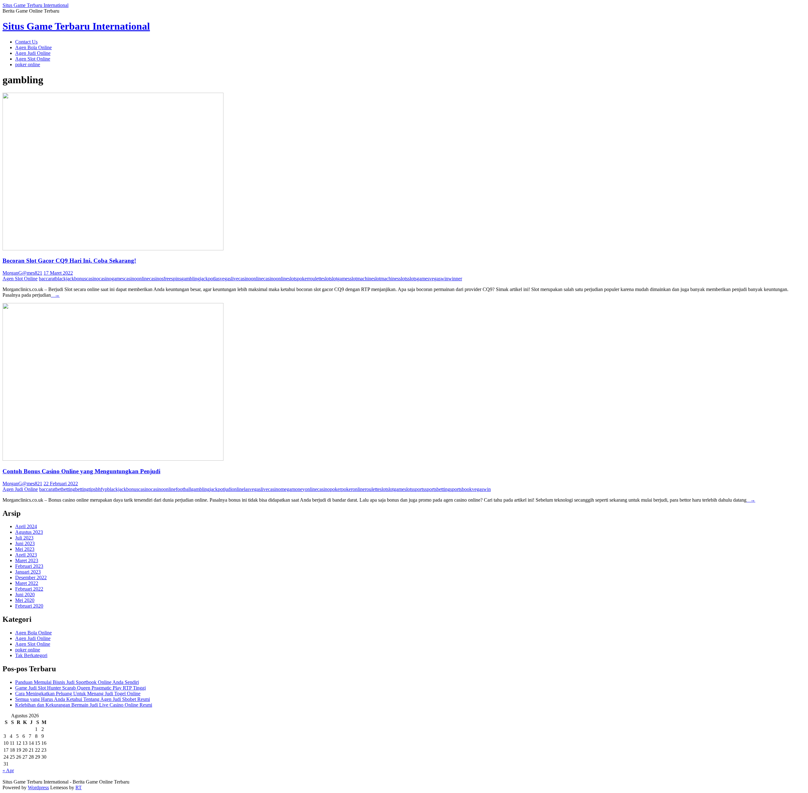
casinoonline (136, 278)
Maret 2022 (26, 583)
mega (286, 489)
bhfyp (101, 489)
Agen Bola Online (33, 47)
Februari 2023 (29, 566)
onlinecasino (263, 278)
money (298, 489)
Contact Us (26, 41)
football (183, 489)
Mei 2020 (24, 600)
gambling (190, 278)
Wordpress (38, 787)
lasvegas (222, 278)
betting (68, 489)
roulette (315, 278)
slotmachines (386, 278)
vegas (435, 278)
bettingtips (85, 489)
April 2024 (26, 526)
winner (455, 278)
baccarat (47, 278)
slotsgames (418, 278)
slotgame (395, 489)
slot (326, 278)
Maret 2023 (26, 560)
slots (403, 278)
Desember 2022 (31, 577)
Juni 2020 (25, 594)
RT (78, 787)
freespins (172, 278)
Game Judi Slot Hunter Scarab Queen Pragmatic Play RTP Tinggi (80, 688)
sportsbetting (437, 489)
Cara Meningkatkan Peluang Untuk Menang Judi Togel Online (77, 693)
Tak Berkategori (31, 655)
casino (92, 278)
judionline (234, 489)
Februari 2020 (29, 606)
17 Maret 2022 (58, 273)
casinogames (111, 278)
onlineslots (286, 278)
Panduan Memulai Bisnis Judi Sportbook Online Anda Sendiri (77, 682)
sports (419, 489)
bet (59, 489)
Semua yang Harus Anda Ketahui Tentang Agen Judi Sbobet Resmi (82, 699)
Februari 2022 (29, 589)
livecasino (241, 278)
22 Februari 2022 (61, 483)
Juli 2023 (24, 537)
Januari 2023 (28, 571)
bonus (80, 278)
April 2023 (26, 554)
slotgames (340, 278)
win (444, 278)
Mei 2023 (24, 549)
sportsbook (461, 489)
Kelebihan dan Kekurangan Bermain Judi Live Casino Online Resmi (83, 705)
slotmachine (361, 278)
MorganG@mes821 (22, 273)
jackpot (207, 278)
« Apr (8, 770)
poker (302, 278)
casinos (156, 278)
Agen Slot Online (32, 58)
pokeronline (353, 489)
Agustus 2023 (29, 532)
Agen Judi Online (32, 53)
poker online (27, 64)
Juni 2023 (25, 543)
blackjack (64, 278)
